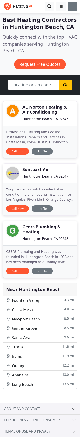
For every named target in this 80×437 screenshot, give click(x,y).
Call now (18, 151)
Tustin (42, 347)
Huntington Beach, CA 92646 (45, 119)
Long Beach (42, 384)
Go (66, 84)
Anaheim (42, 375)
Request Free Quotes (40, 64)
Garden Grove (42, 328)
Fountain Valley (42, 300)
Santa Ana (42, 337)
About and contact (22, 408)
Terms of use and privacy (27, 431)
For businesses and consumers (33, 420)
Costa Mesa (42, 309)
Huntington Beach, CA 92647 (45, 176)
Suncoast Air (35, 169)
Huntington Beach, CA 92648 (45, 238)
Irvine (42, 356)
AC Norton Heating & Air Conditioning (44, 109)
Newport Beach (42, 318)
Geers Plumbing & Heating (41, 229)
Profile (42, 151)
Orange (42, 365)
